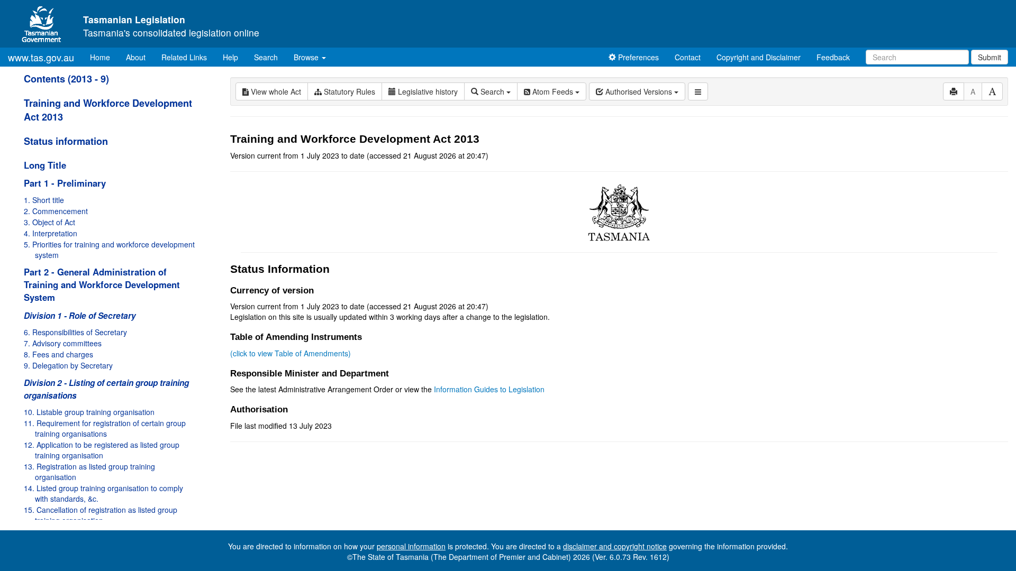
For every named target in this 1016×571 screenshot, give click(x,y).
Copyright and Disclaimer (758, 57)
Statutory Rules (348, 91)
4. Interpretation (50, 233)
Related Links (184, 57)
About (136, 57)
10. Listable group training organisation (89, 412)
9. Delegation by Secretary (68, 365)
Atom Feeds (552, 91)
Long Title (45, 165)
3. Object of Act (49, 222)
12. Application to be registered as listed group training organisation (101, 450)
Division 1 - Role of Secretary (80, 315)
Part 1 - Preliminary (65, 183)
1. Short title (44, 200)
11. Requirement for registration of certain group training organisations (105, 428)
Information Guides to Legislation (489, 389)
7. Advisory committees (63, 343)
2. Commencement (56, 211)
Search (266, 57)
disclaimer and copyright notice (615, 546)
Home (104, 56)
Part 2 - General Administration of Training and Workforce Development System (102, 284)
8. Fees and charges (58, 354)
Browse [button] (307, 57)
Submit (989, 57)
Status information (66, 141)
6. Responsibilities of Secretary (75, 332)
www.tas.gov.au (41, 57)
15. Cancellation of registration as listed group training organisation (100, 515)
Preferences (637, 57)
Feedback (833, 57)
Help (230, 57)
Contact (688, 57)
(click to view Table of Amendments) (290, 353)
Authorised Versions (638, 91)
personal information (411, 546)
